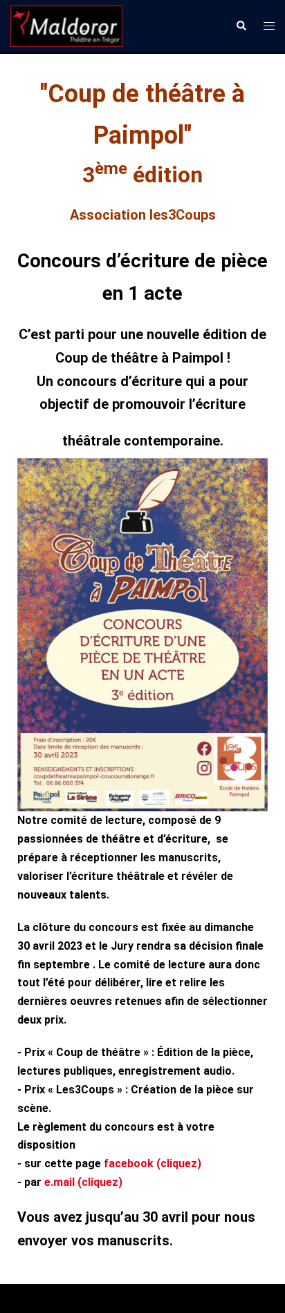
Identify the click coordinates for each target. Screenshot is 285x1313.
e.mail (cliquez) (83, 1182)
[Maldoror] (66, 25)
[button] (240, 26)
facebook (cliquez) (152, 1163)
